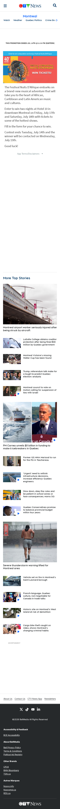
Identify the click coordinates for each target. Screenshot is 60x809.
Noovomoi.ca (9, 789)
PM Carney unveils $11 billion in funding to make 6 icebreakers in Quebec (26, 447)
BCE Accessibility (11, 735)
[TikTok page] (27, 709)
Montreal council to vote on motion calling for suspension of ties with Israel (39, 390)
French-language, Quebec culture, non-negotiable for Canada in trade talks (37, 596)
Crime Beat (51, 20)
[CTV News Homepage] (30, 6)
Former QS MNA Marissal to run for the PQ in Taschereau (39, 458)
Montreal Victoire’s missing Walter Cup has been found (37, 356)
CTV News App (35, 698)
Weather (17, 20)
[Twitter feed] (21, 709)
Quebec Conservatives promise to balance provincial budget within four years (39, 510)
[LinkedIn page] (38, 709)
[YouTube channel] (33, 709)
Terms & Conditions (12, 751)
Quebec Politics (34, 20)
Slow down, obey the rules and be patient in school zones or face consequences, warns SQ (38, 494)
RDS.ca (6, 793)
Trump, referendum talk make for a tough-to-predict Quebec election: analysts (40, 374)
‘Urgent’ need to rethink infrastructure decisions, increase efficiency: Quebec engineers (37, 477)
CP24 (6, 767)
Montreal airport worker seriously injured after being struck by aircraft (30, 329)
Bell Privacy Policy (12, 747)
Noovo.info (8, 786)
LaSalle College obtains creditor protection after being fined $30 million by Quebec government (40, 342)
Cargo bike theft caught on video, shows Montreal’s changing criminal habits (37, 628)
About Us (7, 698)
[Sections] (5, 6)
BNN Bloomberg (11, 770)
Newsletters (50, 698)
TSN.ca (7, 774)
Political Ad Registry (12, 754)
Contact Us (20, 698)
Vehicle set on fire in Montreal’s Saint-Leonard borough (39, 578)
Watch (6, 20)
